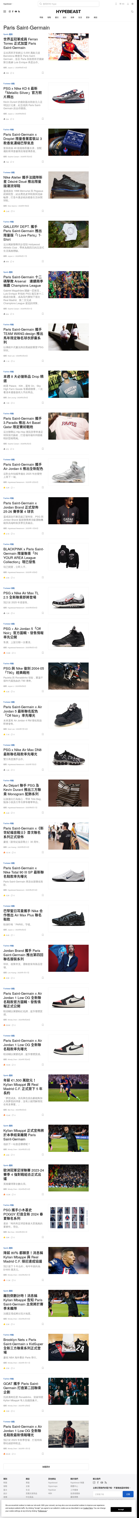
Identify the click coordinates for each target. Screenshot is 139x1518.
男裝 (28, 1482)
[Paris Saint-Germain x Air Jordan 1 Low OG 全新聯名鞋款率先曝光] (68, 1050)
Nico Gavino (12, 206)
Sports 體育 (8, 34)
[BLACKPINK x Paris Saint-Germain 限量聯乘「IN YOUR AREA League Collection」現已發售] (68, 561)
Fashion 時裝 (8, 129)
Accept (121, 1509)
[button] (30, 72)
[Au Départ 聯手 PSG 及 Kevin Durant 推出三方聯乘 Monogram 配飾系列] (68, 796)
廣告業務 (74, 1496)
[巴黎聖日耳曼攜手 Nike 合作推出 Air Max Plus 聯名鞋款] (68, 920)
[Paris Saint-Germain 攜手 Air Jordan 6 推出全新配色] (68, 473)
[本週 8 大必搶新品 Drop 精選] (68, 387)
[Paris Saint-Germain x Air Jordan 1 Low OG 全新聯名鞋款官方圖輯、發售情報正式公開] (68, 1006)
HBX (50, 1493)
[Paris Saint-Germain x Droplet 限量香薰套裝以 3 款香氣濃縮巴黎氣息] (68, 145)
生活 (80, 17)
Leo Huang (12, 847)
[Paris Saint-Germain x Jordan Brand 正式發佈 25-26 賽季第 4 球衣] (68, 516)
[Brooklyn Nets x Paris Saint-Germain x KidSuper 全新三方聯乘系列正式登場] (68, 1351)
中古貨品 (29, 1496)
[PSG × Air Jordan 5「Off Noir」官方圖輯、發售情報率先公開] (68, 638)
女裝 (28, 1486)
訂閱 (128, 1494)
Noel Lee (11, 356)
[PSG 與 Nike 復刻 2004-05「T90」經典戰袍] (68, 677)
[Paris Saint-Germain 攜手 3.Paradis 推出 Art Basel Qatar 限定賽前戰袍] (68, 431)
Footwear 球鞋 (9, 83)
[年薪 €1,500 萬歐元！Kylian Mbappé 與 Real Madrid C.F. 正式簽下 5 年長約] (68, 1095)
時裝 (41, 17)
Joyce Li (11, 67)
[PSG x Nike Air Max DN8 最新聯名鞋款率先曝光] (68, 757)
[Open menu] (4, 11)
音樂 (72, 17)
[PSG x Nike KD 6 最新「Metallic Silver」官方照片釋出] (68, 101)
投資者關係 (75, 1493)
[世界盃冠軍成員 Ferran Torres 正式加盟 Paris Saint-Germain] (68, 53)
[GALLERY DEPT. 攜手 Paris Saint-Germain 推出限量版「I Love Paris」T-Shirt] (68, 242)
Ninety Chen (12, 1019)
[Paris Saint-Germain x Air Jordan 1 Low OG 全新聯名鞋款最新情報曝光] (68, 1438)
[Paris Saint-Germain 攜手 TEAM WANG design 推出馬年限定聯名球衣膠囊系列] (68, 342)
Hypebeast (52, 1482)
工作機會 (74, 1489)
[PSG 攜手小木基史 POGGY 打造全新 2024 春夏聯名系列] (68, 1221)
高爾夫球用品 (31, 1493)
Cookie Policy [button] (88, 1508)
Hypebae (52, 1489)
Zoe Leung (12, 397)
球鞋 (49, 17)
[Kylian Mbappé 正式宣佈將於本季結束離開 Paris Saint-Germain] (68, 1140)
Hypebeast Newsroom (16, 482)
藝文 (57, 17)
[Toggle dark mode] (132, 11)
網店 (95, 17)
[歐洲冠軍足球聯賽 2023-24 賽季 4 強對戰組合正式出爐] (68, 1180)
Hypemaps (52, 1486)
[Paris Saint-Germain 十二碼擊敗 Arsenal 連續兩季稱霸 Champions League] (68, 293)
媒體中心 (74, 1486)
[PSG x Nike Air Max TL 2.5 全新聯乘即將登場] (68, 600)
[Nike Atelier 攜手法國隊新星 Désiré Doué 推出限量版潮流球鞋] (68, 191)
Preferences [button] (42, 1511)
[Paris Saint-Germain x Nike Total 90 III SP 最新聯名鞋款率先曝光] (68, 879)
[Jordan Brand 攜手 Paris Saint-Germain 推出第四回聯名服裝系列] (68, 962)
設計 (65, 17)
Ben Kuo (11, 1110)
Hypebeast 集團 (77, 1482)
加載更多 (46, 1466)
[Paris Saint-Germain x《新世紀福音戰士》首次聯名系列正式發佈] (68, 838)
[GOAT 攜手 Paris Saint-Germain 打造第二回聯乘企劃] (68, 1395)
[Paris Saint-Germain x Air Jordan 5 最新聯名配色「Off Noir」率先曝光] (68, 718)
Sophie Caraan (13, 156)
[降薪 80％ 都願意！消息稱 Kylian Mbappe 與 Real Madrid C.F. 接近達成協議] (68, 1264)
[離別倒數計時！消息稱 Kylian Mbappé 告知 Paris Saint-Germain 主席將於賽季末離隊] (68, 1307)
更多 (88, 17)
